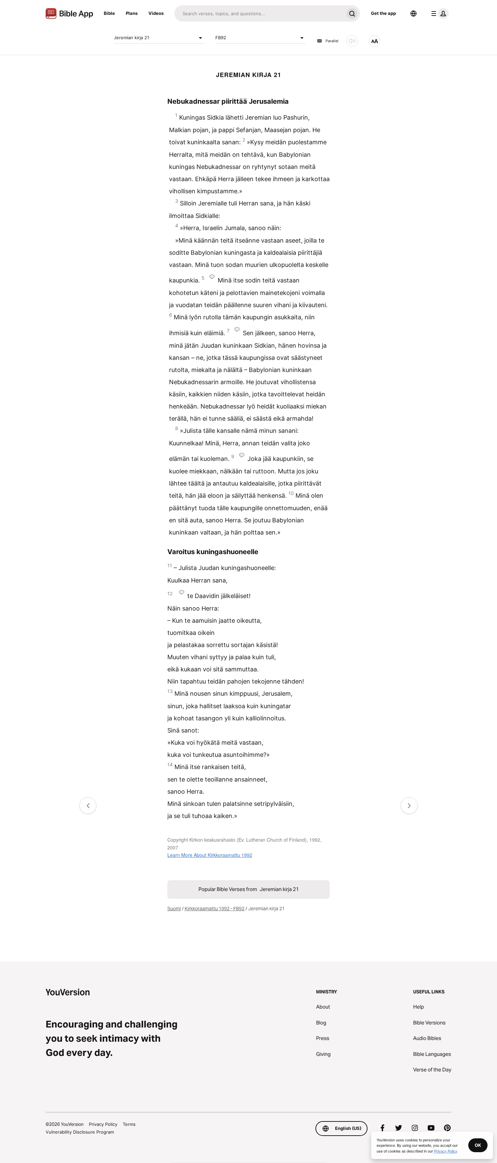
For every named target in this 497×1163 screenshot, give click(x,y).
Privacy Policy (103, 1124)
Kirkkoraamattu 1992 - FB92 (214, 909)
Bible (109, 13)
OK (478, 1145)
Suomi (174, 909)
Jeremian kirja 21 (131, 37)
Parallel (332, 41)
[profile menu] (438, 13)
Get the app (383, 13)
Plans (132, 13)
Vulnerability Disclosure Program (80, 1132)
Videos (156, 13)
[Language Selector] (413, 13)
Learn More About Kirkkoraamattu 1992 (209, 854)
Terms (129, 1124)
